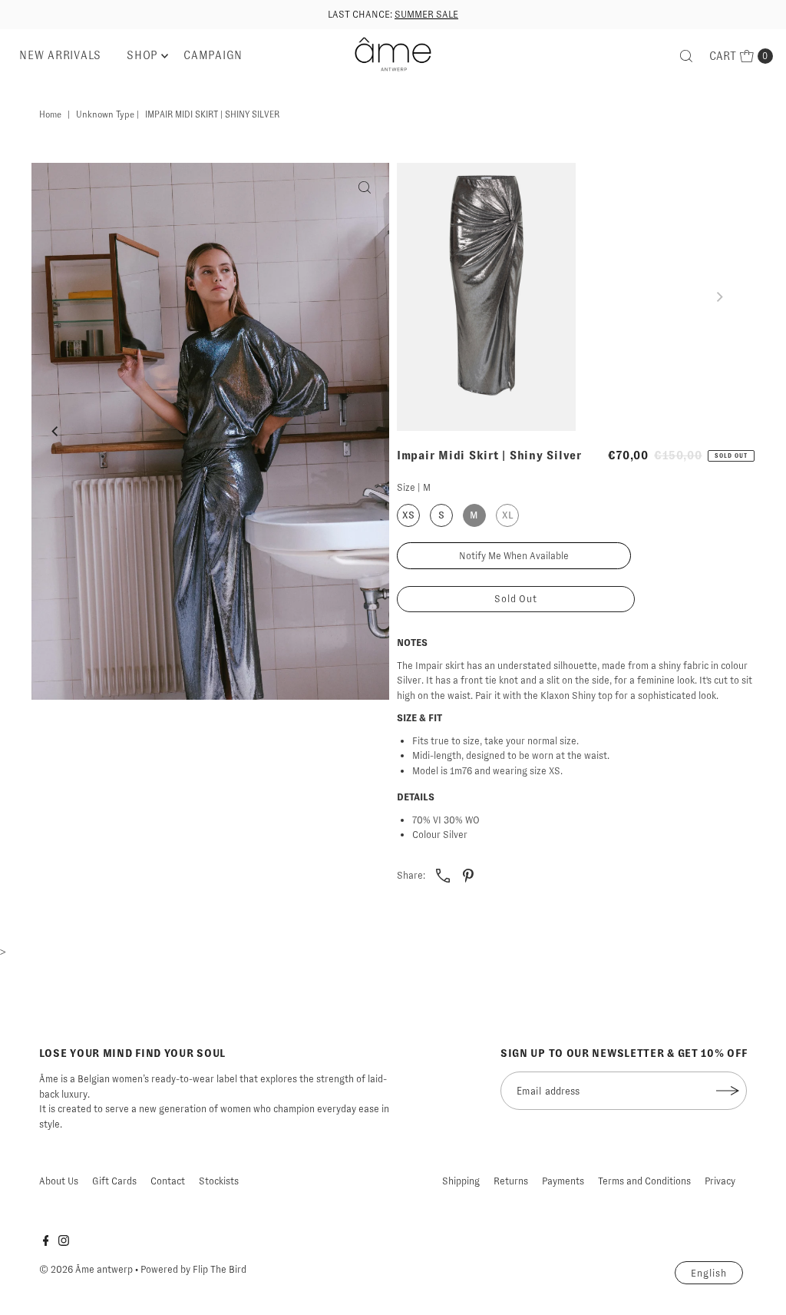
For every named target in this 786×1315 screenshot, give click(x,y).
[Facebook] (46, 1242)
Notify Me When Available (514, 555)
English (709, 1273)
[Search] (686, 56)
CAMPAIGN (213, 55)
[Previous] (56, 431)
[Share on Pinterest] (468, 874)
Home (50, 114)
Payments (563, 1181)
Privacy (720, 1181)
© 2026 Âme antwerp (86, 1269)
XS (408, 515)
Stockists (219, 1181)
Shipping (461, 1181)
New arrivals (60, 55)
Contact (167, 1181)
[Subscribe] (727, 1091)
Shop (142, 55)
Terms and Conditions (644, 1181)
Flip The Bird (219, 1269)
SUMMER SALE (426, 14)
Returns (511, 1181)
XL (507, 515)
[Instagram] (63, 1242)
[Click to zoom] (364, 187)
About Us (58, 1181)
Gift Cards (114, 1181)
